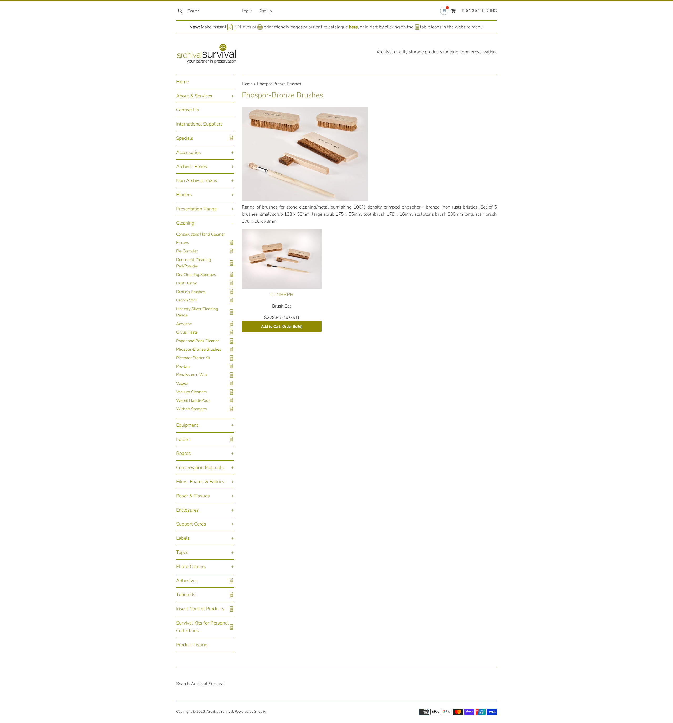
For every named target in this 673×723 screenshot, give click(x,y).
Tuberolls (186, 594)
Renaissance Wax (192, 374)
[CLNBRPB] (282, 259)
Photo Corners (191, 566)
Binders (184, 194)
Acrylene (184, 323)
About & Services (194, 96)
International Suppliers (199, 124)
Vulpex (182, 383)
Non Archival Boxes (196, 180)
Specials (184, 138)
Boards (183, 453)
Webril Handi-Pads (193, 400)
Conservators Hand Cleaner (200, 234)
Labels (183, 538)
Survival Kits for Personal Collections (202, 627)
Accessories (188, 152)
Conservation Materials (200, 467)
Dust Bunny (186, 283)
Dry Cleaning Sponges (196, 274)
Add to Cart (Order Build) (281, 326)
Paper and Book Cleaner (197, 341)
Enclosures (187, 510)
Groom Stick (186, 300)
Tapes (182, 552)
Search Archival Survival (200, 684)
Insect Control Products (200, 609)
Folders (184, 439)
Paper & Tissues (193, 496)
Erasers (182, 242)
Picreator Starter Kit (193, 358)
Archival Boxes (191, 166)
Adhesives (187, 581)
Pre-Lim (183, 366)
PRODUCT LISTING (479, 10)
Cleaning (185, 223)
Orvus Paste (187, 332)
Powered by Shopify (250, 711)
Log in (247, 10)
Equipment (187, 425)
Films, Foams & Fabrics (200, 481)
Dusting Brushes (190, 291)
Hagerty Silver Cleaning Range (197, 312)
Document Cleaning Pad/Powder (193, 263)
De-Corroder (187, 251)
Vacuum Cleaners (191, 391)
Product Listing (191, 645)
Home (182, 82)
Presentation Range (196, 209)
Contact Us (187, 110)
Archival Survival (219, 711)
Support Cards (191, 524)
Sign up (265, 10)
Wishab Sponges (191, 409)
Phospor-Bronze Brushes (198, 349)
